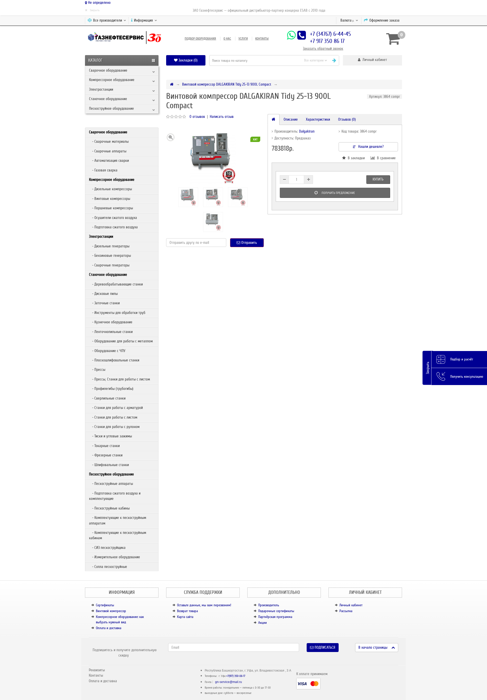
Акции (262, 623)
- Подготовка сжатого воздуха (113, 227)
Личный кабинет (350, 605)
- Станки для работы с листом (113, 417)
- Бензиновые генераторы (110, 255)
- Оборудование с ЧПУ (107, 350)
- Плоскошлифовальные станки (114, 360)
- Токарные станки (104, 445)
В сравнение (385, 158)
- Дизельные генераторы (109, 246)
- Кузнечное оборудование (110, 322)
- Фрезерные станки (106, 455)
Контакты (262, 39)
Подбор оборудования (200, 39)
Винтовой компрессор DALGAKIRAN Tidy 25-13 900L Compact (226, 84)
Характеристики (318, 119)
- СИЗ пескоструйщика (107, 547)
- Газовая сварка (103, 170)
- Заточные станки (104, 303)
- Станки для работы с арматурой (116, 407)
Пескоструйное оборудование (111, 108)
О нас (227, 39)
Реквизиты (97, 670)
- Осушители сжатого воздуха (113, 217)
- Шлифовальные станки (109, 465)
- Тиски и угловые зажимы (110, 436)
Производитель (268, 605)
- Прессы (97, 369)
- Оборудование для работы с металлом (121, 341)
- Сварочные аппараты (107, 151)
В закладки (355, 158)
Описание (291, 119)
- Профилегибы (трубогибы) (111, 388)
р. (347, 20)
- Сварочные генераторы (109, 265)
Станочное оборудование (108, 99)
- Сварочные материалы (109, 141)
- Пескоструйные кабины (109, 508)
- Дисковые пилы (103, 293)
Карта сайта (185, 617)
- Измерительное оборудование (114, 557)
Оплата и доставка (108, 628)
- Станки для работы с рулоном (114, 426)
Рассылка (345, 611)
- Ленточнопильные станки (111, 331)
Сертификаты (105, 605)
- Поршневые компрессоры (111, 208)
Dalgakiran (307, 131)
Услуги (243, 39)
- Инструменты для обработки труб (117, 312)
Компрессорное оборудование (111, 79)
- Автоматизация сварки (109, 160)
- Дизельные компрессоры (110, 189)
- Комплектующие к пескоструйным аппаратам (117, 520)
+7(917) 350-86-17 (235, 676)
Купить (378, 179)
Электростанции (101, 89)
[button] (372, 60)
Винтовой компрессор (111, 611)
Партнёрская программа (275, 617)
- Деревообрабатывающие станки (116, 284)
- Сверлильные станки (107, 398)
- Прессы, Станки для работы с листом (119, 379)
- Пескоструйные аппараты (111, 483)
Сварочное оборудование (108, 70)
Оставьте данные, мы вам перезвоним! (204, 605)
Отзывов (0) (347, 119)
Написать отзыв (222, 116)
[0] (392, 38)
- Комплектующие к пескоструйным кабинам (117, 535)
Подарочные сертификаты (276, 611)
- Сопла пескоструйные (108, 566)
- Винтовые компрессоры (109, 198)
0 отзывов (197, 116)
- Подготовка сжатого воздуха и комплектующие (115, 496)
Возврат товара (187, 611)
